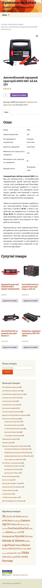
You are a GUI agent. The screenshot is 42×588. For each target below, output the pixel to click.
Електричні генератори (10, 419)
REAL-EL (20, 549)
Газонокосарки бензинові (11, 412)
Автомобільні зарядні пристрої (13, 394)
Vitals (25, 552)
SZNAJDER (10, 553)
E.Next (27, 524)
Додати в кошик (19, 95)
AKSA (8, 516)
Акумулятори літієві (9, 401)
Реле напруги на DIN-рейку (13, 459)
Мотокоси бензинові (9, 476)
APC (26, 516)
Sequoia (4, 553)
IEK (26, 536)
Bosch (10, 520)
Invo (30, 536)
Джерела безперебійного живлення (14, 415)
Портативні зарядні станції (11, 483)
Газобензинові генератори (13, 429)
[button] (37, 36)
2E (3, 516)
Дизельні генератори (11, 432)
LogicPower (9, 545)
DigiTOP (6, 524)
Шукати (7, 372)
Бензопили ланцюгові (9, 408)
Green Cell (16, 532)
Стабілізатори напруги (10, 497)
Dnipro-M (14, 524)
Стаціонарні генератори (12, 436)
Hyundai (20, 536)
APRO (5, 520)
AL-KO (12, 516)
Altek (18, 516)
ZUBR (13, 557)
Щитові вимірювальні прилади (12, 501)
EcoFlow (5, 529)
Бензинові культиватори (13, 466)
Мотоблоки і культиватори (11, 463)
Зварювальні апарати (9, 439)
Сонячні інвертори (8, 490)
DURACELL (22, 524)
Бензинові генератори (12, 425)
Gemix (9, 532)
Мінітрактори (7, 443)
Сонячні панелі (7, 494)
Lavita (27, 541)
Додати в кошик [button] (10, 300)
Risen (25, 549)
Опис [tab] (6, 112)
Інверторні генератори (12, 422)
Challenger (17, 521)
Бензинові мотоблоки (12, 469)
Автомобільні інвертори (10, 387)
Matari (19, 545)
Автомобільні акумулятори (11, 391)
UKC (15, 553)
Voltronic (6, 556)
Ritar (29, 548)
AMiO (26, 105)
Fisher (3, 532)
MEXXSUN (13, 548)
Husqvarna (8, 536)
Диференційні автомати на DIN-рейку (17, 456)
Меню (4, 15)
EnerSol (24, 528)
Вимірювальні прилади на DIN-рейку (16, 452)
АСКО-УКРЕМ (21, 556)
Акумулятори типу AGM (10, 405)
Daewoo (25, 520)
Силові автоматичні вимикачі (12, 487)
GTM (21, 532)
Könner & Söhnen (13, 541)
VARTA (19, 553)
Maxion (26, 545)
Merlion (5, 549)
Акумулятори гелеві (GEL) (11, 398)
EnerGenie (13, 528)
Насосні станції (7, 480)
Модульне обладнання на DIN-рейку (14, 446)
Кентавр (7, 561)
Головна (4, 24)
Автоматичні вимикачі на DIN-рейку (16, 449)
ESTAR (30, 529)
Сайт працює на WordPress (11, 583)
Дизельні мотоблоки (11, 473)
